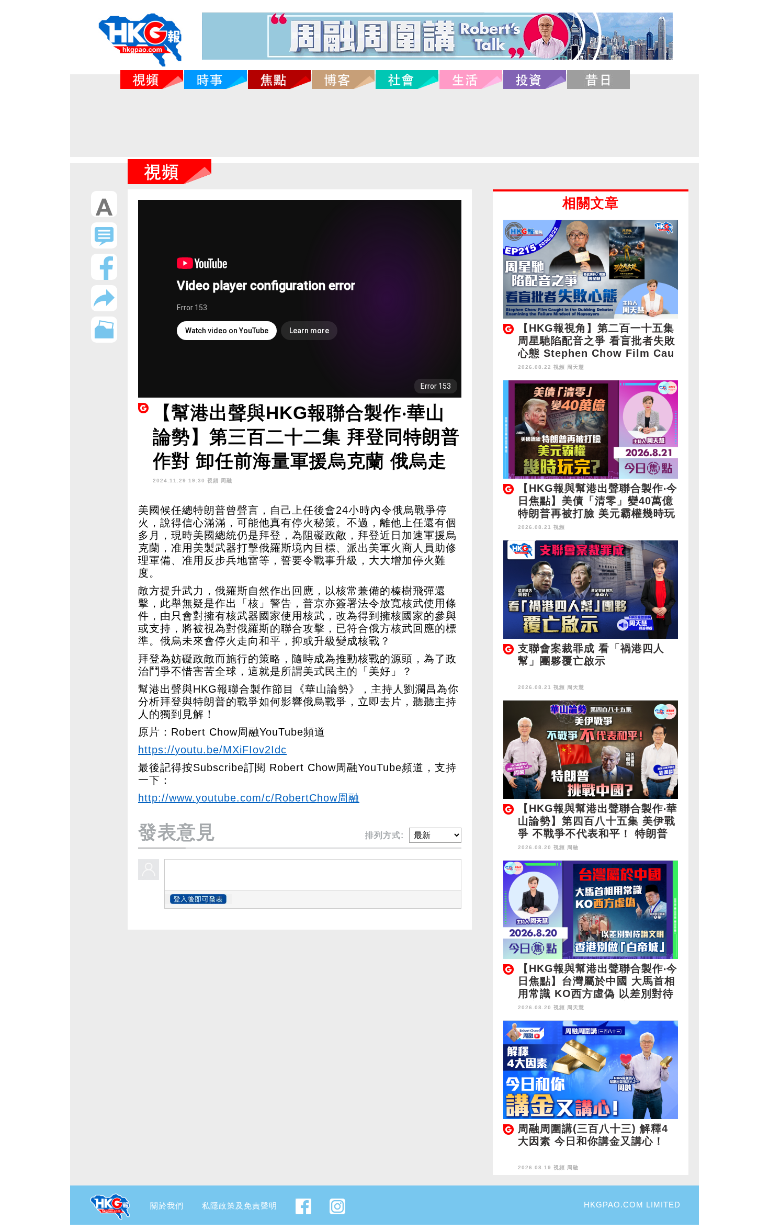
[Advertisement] (384, 122)
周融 (226, 480)
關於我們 (167, 1205)
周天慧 (575, 367)
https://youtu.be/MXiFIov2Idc (212, 749)
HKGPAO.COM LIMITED (632, 1204)
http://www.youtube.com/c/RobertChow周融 (248, 798)
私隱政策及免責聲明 (239, 1205)
